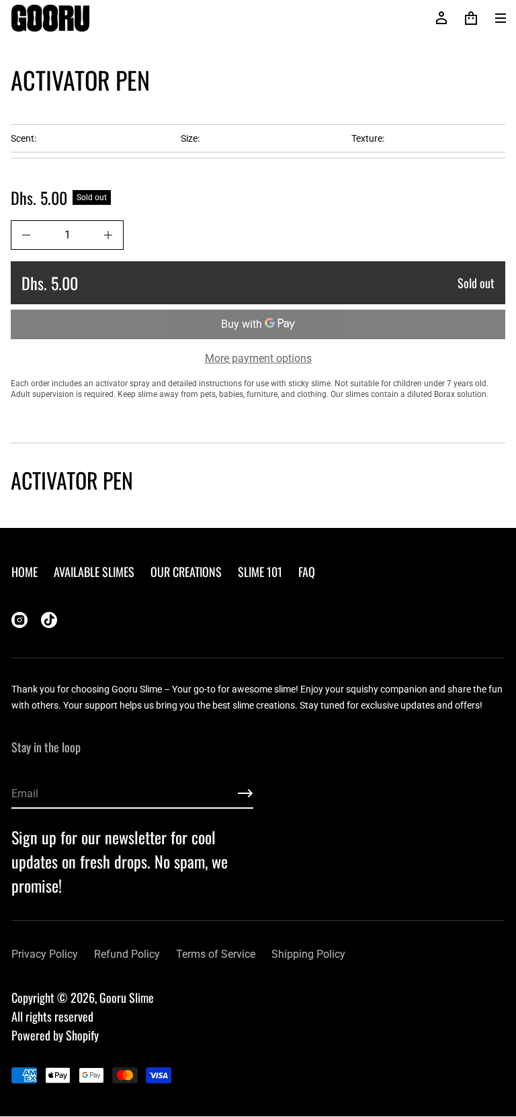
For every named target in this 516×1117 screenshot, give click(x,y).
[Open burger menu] (500, 18)
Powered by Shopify (55, 1035)
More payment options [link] (258, 358)
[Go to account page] (441, 18)
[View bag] (471, 18)
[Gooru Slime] (50, 18)
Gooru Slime (126, 997)
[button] (471, 18)
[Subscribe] (245, 793)
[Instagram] (19, 620)
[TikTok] (49, 620)
